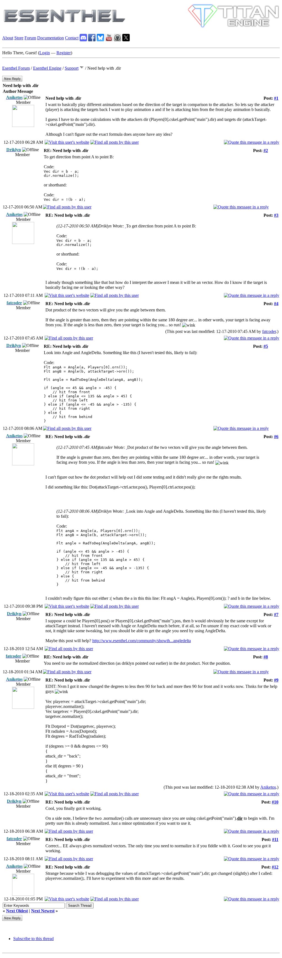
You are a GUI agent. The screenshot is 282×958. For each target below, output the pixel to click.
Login (44, 52)
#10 (275, 802)
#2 (266, 150)
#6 (276, 436)
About (7, 38)
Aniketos (268, 787)
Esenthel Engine (47, 68)
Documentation (50, 38)
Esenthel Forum (16, 68)
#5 (266, 346)
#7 (276, 614)
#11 (275, 839)
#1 (276, 98)
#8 (266, 657)
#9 (276, 680)
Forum (30, 38)
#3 (276, 215)
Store (18, 38)
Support (71, 68)
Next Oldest (17, 910)
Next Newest (43, 910)
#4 (276, 303)
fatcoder (269, 331)
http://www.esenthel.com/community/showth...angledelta (141, 640)
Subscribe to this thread (33, 938)
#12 (275, 867)
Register (63, 52)
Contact (71, 38)
